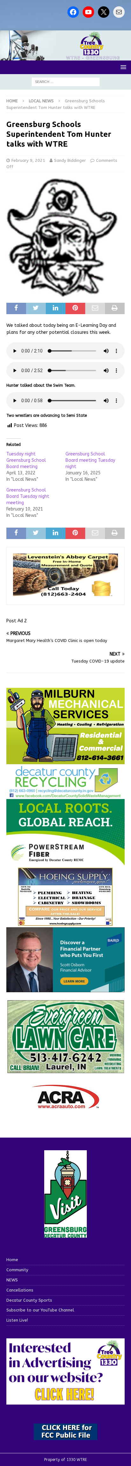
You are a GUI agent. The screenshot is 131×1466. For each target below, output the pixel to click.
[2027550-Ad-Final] (65, 988)
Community (17, 1269)
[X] (103, 12)
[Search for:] (65, 82)
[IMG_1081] (65, 760)
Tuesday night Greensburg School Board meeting (26, 460)
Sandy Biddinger (70, 160)
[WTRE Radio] (65, 57)
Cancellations (19, 1290)
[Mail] (119, 12)
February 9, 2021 (28, 160)
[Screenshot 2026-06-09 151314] (65, 794)
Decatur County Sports (29, 1300)
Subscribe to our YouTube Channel (40, 1310)
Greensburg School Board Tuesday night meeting (27, 496)
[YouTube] (88, 12)
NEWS (12, 1280)
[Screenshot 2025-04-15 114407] (65, 1070)
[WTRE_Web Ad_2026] (65, 862)
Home (12, 1259)
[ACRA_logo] (65, 1105)
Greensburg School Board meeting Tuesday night (90, 460)
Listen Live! (17, 1320)
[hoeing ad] (65, 923)
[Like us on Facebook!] (73, 12)
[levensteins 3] (65, 594)
